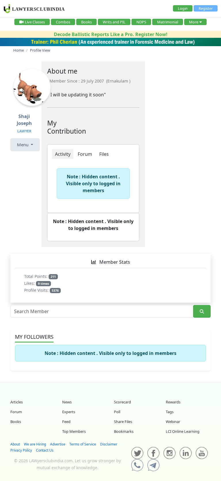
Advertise (57, 444)
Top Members (74, 431)
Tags (170, 411)
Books (86, 22)
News (67, 402)
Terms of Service (82, 444)
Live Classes (35, 22)
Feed (66, 421)
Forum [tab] (85, 154)
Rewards (173, 402)
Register (206, 8)
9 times (43, 284)
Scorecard (122, 402)
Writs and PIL (114, 22)
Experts (68, 411)
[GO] (202, 311)
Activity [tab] (63, 154)
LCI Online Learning (182, 431)
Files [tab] (104, 154)
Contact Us (45, 450)
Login (183, 8)
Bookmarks (124, 431)
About (15, 444)
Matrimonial (167, 22)
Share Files (123, 421)
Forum (16, 411)
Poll (117, 411)
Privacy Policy (21, 450)
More (193, 22)
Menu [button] (23, 144)
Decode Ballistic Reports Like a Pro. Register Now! (110, 34)
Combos (63, 22)
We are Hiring (35, 444)
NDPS (141, 22)
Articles (16, 402)
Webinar (173, 421)
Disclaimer (108, 444)
